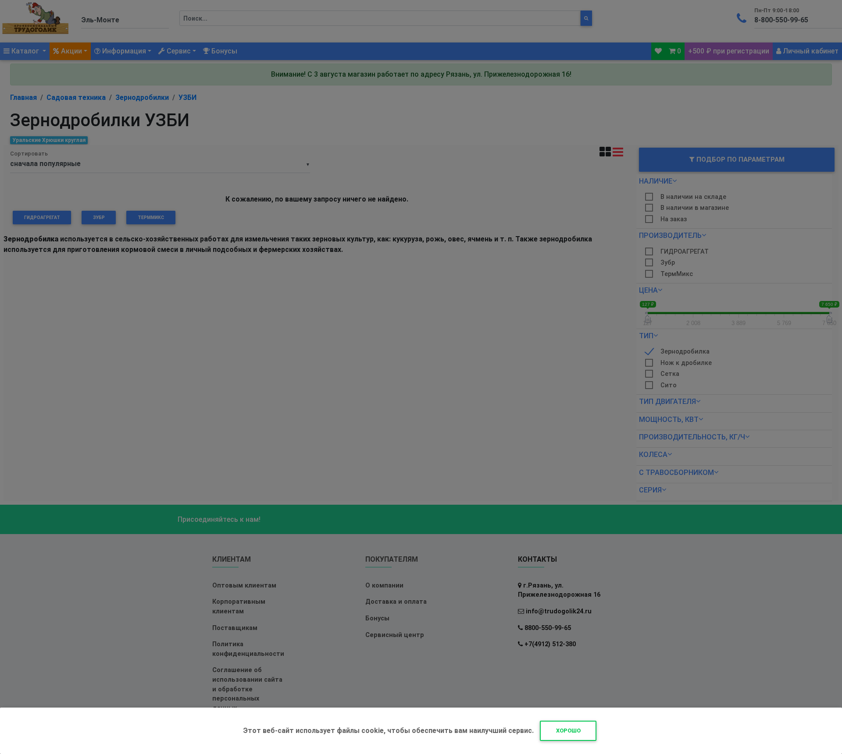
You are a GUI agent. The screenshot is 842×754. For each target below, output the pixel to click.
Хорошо (568, 730)
